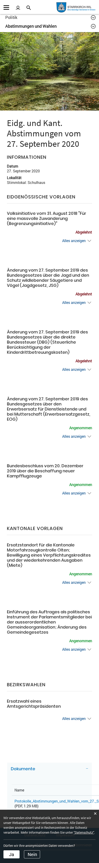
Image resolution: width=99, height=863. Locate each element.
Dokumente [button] (23, 769)
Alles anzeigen (74, 240)
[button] (50, 17)
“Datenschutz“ (84, 832)
